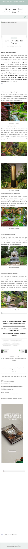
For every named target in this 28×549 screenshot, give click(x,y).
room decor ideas (15, 343)
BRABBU (16, 1)
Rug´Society (22, 1)
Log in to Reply (5, 392)
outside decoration (6, 343)
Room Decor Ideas (14, 8)
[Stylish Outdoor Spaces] (24, 351)
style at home (15, 345)
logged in (10, 398)
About (4, 1)
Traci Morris (18, 46)
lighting (4, 341)
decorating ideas (6, 340)
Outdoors (14, 37)
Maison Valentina (14, 3)
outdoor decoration (19, 341)
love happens (10, 341)
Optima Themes (18, 546)
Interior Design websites (16, 340)
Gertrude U (7, 381)
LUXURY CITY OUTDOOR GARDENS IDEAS (14, 326)
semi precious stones (7, 345)
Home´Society (10, 1)
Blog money (10, 389)
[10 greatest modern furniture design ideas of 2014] (4, 351)
